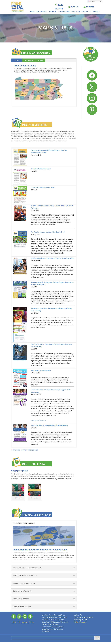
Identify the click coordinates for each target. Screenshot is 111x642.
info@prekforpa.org (80, 622)
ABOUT (32, 12)
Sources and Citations (38, 420)
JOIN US (75, 6)
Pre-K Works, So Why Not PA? (41, 370)
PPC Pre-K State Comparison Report (43, 187)
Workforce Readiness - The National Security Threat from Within (52, 258)
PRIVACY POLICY (28, 622)
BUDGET (95, 12)
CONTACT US (15, 622)
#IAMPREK (52, 12)
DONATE (90, 6)
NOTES (40, 60)
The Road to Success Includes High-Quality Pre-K (48, 232)
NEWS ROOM (76, 12)
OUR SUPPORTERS (64, 12)
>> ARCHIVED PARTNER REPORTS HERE (24, 450)
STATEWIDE (29, 60)
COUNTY (17, 60)
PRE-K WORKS (41, 12)
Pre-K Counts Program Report (41, 169)
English (92, 1)
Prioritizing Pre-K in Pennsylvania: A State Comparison (49, 425)
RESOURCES (85, 12)
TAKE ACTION (59, 7)
